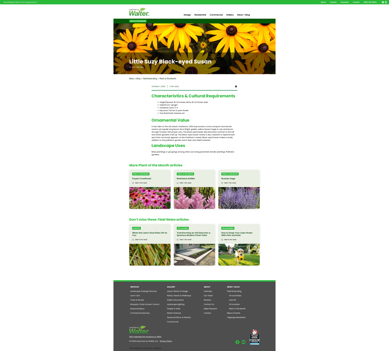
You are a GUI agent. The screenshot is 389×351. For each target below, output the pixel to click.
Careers (333, 2)
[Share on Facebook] (236, 86)
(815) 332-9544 (370, 2)
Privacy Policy (166, 341)
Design (187, 14)
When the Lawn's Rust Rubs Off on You (149, 234)
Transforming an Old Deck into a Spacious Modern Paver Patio (193, 234)
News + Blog (243, 14)
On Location (183, 228)
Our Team (208, 295)
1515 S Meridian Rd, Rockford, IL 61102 (145, 336)
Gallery (230, 14)
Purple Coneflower (141, 178)
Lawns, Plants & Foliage (177, 291)
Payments (344, 2)
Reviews (207, 300)
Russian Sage (228, 178)
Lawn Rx (136, 228)
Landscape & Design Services (143, 291)
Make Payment (210, 308)
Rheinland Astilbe (186, 178)
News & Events (233, 313)
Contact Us (209, 304)
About (323, 2)
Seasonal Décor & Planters (179, 317)
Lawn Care (135, 295)
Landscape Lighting (175, 304)
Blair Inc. (158, 348)
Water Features (174, 313)
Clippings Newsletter (236, 317)
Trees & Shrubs (137, 300)
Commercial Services (140, 313)
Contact (356, 2)
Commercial (216, 14)
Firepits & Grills (173, 308)
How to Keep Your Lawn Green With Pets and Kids (236, 234)
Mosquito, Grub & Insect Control (144, 304)
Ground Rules (227, 228)
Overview (208, 291)
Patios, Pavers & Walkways (179, 295)
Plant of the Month (138, 21)
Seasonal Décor (137, 308)
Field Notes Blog (150, 78)
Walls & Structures (175, 300)
